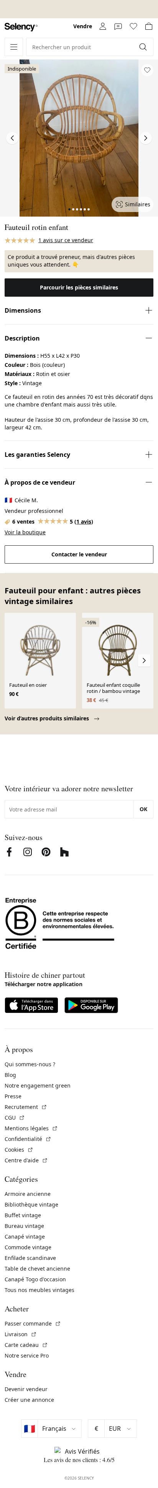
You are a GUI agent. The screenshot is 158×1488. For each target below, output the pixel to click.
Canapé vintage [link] (25, 1236)
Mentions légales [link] (31, 1128)
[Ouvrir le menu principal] (14, 47)
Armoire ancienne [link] (28, 1193)
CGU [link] (15, 1117)
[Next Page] (146, 138)
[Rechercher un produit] (144, 47)
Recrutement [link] (26, 1106)
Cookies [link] (19, 1149)
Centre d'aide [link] (26, 1160)
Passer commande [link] (33, 1323)
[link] (21, 27)
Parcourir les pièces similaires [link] (79, 287)
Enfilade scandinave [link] (30, 1257)
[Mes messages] (118, 26)
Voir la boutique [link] (25, 532)
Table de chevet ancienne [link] (37, 1268)
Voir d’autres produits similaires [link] (48, 718)
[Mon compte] (102, 26)
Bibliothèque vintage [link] (31, 1204)
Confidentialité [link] (28, 1139)
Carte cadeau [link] (26, 1344)
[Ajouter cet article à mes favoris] (147, 70)
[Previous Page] (12, 138)
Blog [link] (10, 1074)
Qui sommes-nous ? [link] (30, 1064)
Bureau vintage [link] (24, 1225)
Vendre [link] (82, 26)
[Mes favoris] (133, 26)
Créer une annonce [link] (29, 1399)
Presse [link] (13, 1096)
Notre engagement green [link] (38, 1085)
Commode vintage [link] (28, 1247)
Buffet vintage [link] (23, 1215)
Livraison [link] (21, 1334)
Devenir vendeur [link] (26, 1389)
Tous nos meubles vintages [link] (39, 1290)
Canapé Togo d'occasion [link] (35, 1279)
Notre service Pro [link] (27, 1355)
